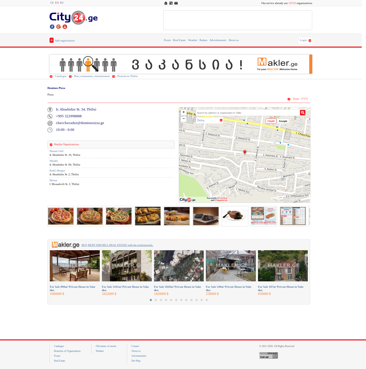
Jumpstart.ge (221, 200)
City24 (271, 121)
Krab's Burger (57, 170)
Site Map (135, 360)
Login (303, 40)
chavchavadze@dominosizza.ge (80, 123)
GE (52, 2)
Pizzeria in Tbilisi (127, 76)
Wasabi (54, 160)
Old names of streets (106, 346)
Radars (203, 40)
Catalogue (61, 76)
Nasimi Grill (57, 151)
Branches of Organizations (67, 351)
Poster (167, 40)
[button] (150, 300)
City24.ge (223, 198)
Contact (135, 346)
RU (62, 2)
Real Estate (179, 40)
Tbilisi (201, 120)
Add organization (62, 40)
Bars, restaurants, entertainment (92, 76)
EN (57, 2)
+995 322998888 (69, 116)
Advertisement (217, 40)
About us (233, 40)
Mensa (53, 180)
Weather (192, 40)
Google (283, 121)
